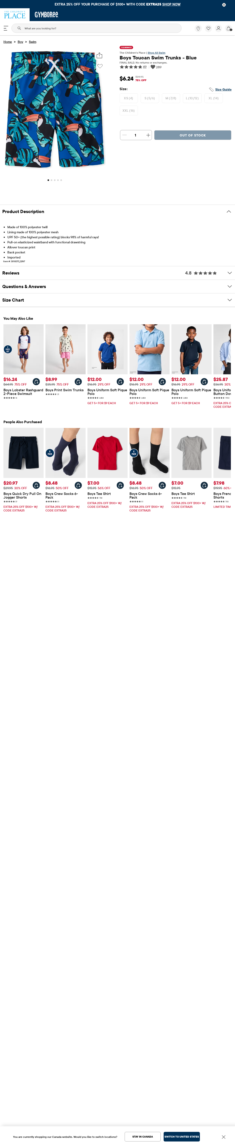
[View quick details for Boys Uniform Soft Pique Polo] (120, 381)
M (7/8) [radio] (170, 98)
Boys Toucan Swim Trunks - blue (158, 57)
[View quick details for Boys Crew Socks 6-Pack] (78, 485)
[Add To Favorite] (100, 66)
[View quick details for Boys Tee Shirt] (120, 485)
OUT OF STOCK (193, 135)
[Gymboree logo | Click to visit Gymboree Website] (47, 14)
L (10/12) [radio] (192, 98)
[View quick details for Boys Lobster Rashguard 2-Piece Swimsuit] (36, 381)
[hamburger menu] (6, 28)
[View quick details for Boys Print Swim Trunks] (78, 381)
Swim (32, 42)
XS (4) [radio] (128, 98)
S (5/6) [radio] (150, 98)
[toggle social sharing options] (99, 55)
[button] (208, 28)
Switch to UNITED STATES (182, 1136)
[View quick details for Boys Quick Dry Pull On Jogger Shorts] (36, 485)
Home (7, 42)
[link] (198, 28)
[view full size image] (54, 171)
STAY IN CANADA (142, 1136)
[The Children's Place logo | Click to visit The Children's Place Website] (15, 14)
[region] (117, 4)
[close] (224, 5)
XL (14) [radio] (214, 98)
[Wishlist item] (210, 31)
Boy (20, 42)
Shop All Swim (156, 52)
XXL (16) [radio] (129, 110)
